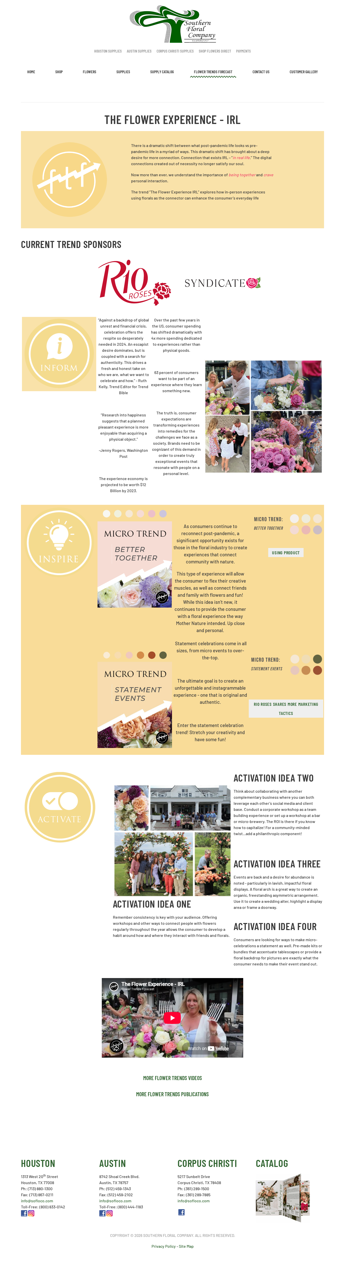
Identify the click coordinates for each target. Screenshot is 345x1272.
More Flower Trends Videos (172, 1078)
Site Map (186, 1246)
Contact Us (261, 71)
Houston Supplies (108, 50)
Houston (38, 1163)
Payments (243, 50)
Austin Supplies (139, 50)
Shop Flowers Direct (215, 50)
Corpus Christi (207, 1163)
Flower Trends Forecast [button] (213, 71)
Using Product (286, 552)
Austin (112, 1163)
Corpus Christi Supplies (175, 50)
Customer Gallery (304, 71)
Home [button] (31, 71)
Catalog (272, 1163)
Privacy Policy (164, 1246)
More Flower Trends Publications (172, 1094)
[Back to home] (172, 24)
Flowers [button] (89, 71)
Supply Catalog (162, 71)
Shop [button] (59, 71)
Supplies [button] (123, 71)
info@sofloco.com (37, 1200)
